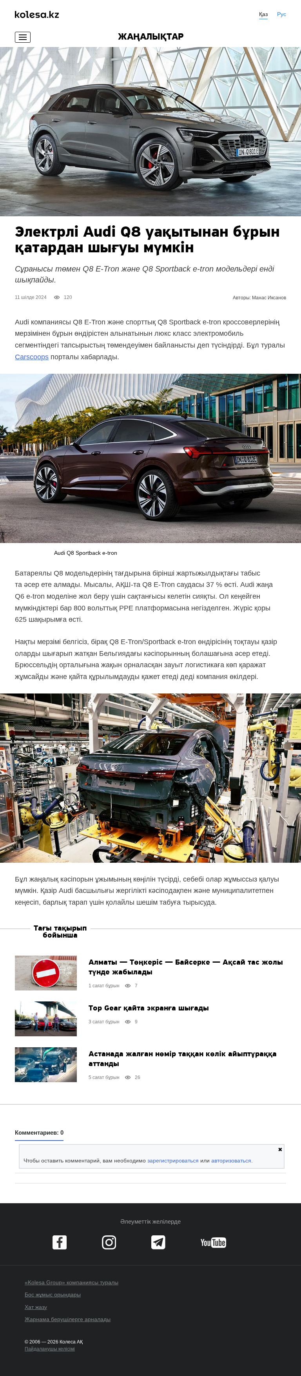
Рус (281, 14)
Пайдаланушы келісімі (50, 1349)
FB (60, 1242)
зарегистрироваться (173, 1160)
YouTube (213, 1242)
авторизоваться (231, 1160)
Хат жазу (36, 1307)
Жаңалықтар (150, 37)
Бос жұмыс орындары (53, 1294)
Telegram (158, 1242)
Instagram (109, 1242)
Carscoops (32, 357)
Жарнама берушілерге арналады (68, 1319)
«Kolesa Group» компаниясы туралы (71, 1282)
